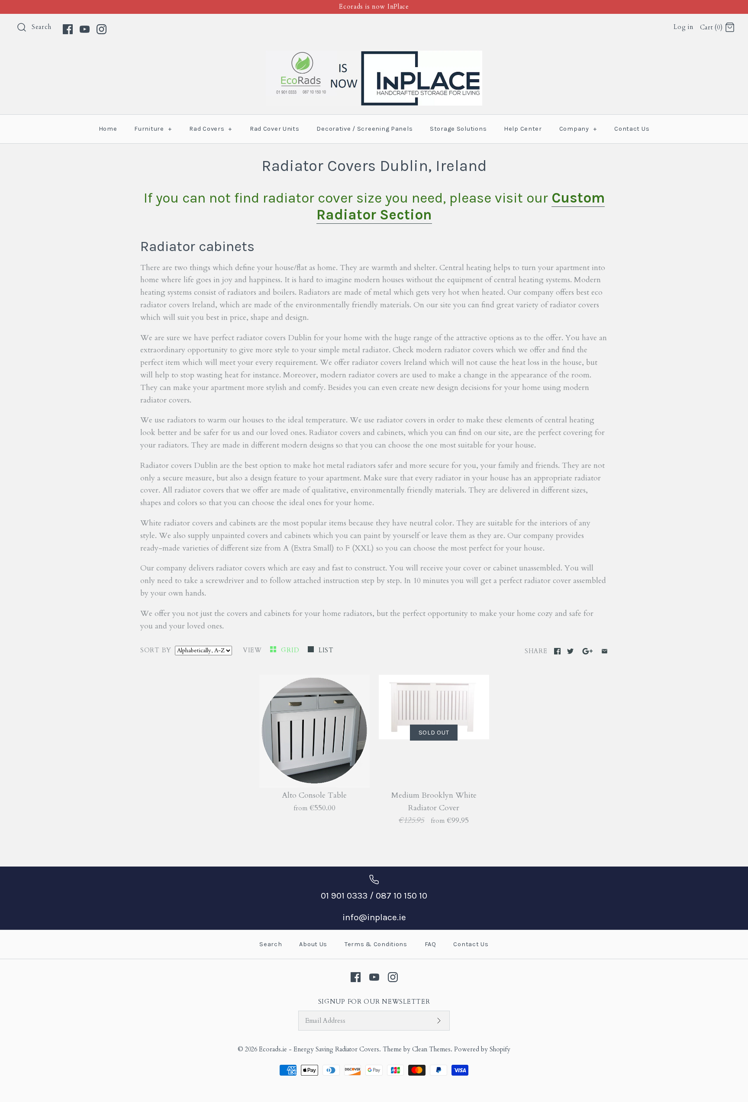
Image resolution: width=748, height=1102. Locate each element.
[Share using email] (604, 651)
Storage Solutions (458, 128)
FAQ (430, 944)
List (326, 650)
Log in (683, 27)
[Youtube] (85, 29)
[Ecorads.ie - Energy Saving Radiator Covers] (374, 56)
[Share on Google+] (587, 651)
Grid (291, 650)
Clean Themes (431, 1049)
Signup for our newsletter (374, 1002)
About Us (313, 944)
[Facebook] (68, 29)
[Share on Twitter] (570, 651)
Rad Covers (210, 128)
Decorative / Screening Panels (364, 128)
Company (578, 128)
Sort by (155, 650)
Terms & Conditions (376, 944)
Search (41, 27)
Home (108, 128)
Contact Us (631, 128)
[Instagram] (101, 29)
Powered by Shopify (482, 1049)
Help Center (523, 128)
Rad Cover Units (275, 128)
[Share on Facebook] (557, 651)
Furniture (152, 128)
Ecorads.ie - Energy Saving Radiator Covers (319, 1049)
